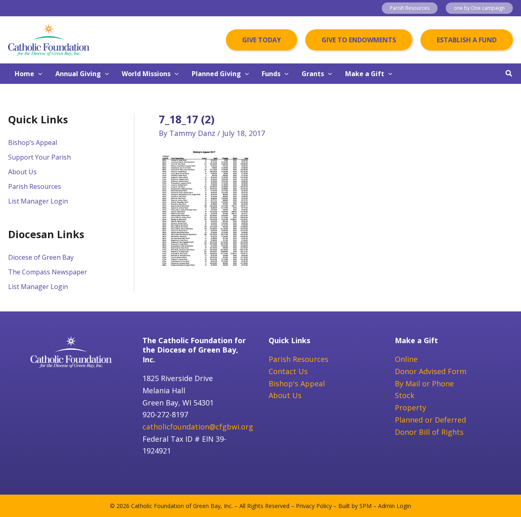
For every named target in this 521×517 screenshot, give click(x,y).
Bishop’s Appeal (32, 142)
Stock (404, 395)
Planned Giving (216, 73)
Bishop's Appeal (297, 383)
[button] (410, 8)
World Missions (146, 73)
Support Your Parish (39, 157)
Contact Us (288, 371)
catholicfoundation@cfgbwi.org (197, 427)
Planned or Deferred (430, 420)
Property (410, 407)
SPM (365, 506)
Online (406, 359)
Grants (313, 73)
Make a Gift (364, 73)
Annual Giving (78, 73)
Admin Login (394, 506)
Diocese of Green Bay (41, 257)
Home (24, 73)
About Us (22, 171)
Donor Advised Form (430, 371)
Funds (271, 73)
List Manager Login (38, 201)
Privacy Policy (314, 506)
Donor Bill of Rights (429, 432)
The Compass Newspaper (47, 271)
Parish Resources (34, 186)
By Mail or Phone (424, 383)
